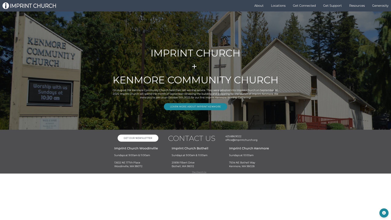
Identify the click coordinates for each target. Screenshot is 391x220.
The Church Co (199, 172)
